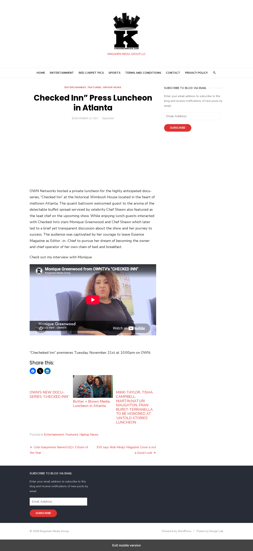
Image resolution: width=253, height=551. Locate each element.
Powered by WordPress (177, 531)
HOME (41, 73)
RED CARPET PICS (91, 73)
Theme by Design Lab (209, 531)
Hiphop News (112, 87)
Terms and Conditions (143, 73)
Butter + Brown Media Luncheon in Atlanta (91, 403)
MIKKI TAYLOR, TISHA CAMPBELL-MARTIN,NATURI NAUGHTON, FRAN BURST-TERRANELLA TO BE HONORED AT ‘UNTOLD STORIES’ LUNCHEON (134, 407)
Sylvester (108, 118)
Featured (94, 87)
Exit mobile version (126, 545)
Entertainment (75, 87)
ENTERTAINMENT (62, 73)
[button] (33, 371)
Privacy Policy (196, 73)
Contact (173, 73)
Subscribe (177, 128)
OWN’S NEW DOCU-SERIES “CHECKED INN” (49, 394)
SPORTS (114, 73)
